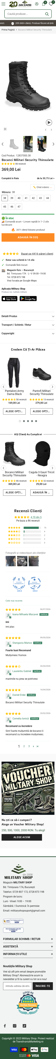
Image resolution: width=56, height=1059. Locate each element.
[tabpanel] (14, 387)
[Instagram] (14, 1026)
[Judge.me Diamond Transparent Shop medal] (34, 583)
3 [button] (29, 746)
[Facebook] (5, 1026)
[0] (51, 4)
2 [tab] (24, 421)
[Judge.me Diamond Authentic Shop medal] (19, 583)
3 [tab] (28, 421)
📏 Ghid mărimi (42, 187)
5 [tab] (36, 421)
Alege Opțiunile (16, 411)
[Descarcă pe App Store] (9, 298)
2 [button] (24, 746)
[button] (3, 4)
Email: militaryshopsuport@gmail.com (24, 910)
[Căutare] (47, 14)
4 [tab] (32, 421)
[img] (13, 609)
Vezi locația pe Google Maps (22, 280)
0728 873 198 (18, 277)
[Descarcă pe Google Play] (28, 298)
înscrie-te (43, 986)
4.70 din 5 (36, 517)
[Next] (51, 129)
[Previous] (45, 129)
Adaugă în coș (28, 237)
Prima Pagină (8, 29)
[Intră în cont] (37, 4)
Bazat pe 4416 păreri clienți (37, 253)
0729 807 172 (20, 891)
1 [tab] (20, 421)
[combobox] (28, 14)
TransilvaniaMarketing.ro (29, 1041)
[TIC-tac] (24, 1026)
